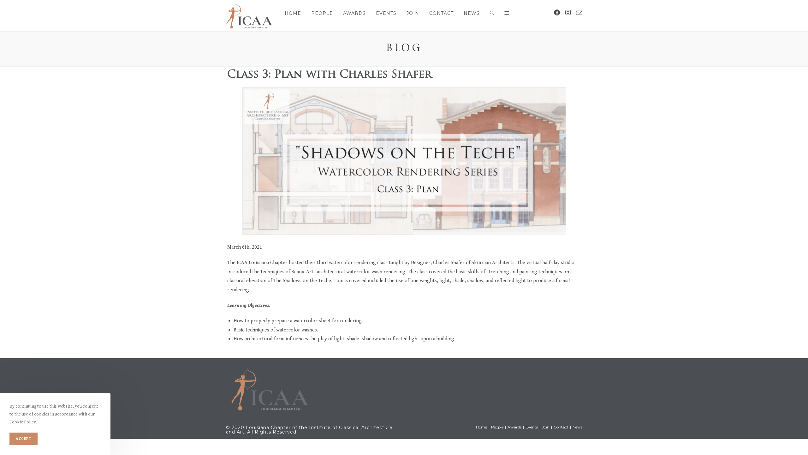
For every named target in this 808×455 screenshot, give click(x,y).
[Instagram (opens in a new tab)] (568, 12)
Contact (561, 427)
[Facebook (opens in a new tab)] (557, 12)
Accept (23, 439)
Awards (514, 427)
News (577, 427)
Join (546, 427)
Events (532, 427)
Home (481, 427)
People (497, 427)
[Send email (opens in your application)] (579, 13)
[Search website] (492, 13)
